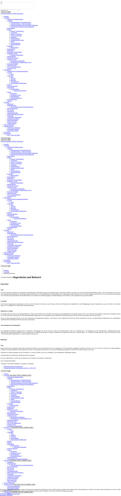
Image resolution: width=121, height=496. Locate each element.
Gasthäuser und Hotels (13, 477)
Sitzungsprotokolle (15, 402)
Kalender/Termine (8, 484)
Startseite (6, 374)
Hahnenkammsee (11, 463)
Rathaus (9, 387)
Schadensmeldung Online (17, 398)
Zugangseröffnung (15, 401)
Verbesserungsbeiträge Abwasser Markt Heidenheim (24, 383)
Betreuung (13, 436)
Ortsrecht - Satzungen (16, 392)
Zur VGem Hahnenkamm (14, 423)
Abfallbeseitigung (15, 396)
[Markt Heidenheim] (12, 13)
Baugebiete (10, 404)
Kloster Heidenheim (12, 466)
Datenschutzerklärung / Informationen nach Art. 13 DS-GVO (20, 368)
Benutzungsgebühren (12, 420)
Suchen (3, 10)
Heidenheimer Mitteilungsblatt (15, 377)
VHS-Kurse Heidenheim (13, 486)
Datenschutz (3, 495)
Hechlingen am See (12, 409)
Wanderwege (10, 469)
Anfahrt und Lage (12, 415)
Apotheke (13, 435)
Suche (12, 430)
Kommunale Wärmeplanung (14, 426)
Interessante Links (12, 421)
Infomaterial (10, 462)
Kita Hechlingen (15, 445)
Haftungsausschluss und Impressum (13, 366)
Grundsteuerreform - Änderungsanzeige (21, 381)
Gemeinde (6, 375)
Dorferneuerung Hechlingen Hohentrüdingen (22, 384)
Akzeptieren (3, 493)
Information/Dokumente (20, 447)
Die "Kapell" (10, 468)
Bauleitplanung (11, 406)
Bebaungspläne (15, 405)
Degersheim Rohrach (12, 414)
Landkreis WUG (11, 424)
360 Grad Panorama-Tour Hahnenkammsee (22, 465)
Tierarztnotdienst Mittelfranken (19, 439)
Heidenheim (10, 408)
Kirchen (9, 441)
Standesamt (13, 395)
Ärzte (12, 433)
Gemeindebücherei (12, 457)
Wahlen (12, 399)
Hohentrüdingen (11, 412)
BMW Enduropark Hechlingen (15, 472)
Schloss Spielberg (11, 481)
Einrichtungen (7, 427)
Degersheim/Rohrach (16, 456)
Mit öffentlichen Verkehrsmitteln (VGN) (21, 418)
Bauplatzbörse (11, 386)
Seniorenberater (15, 438)
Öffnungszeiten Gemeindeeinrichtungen (17, 459)
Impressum (9, 495)
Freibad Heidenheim (12, 478)
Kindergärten (10, 444)
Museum (9, 442)
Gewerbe (9, 429)
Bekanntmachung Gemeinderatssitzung (21, 380)
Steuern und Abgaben (16, 393)
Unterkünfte (10, 474)
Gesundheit (10, 432)
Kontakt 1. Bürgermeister (17, 389)
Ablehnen (9, 493)
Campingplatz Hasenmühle (14, 475)
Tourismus (6, 460)
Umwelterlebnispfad (12, 471)
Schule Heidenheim (12, 448)
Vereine (9, 450)
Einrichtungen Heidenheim (18, 417)
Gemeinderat (14, 390)
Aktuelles (9, 378)
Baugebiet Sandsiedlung (17, 411)
